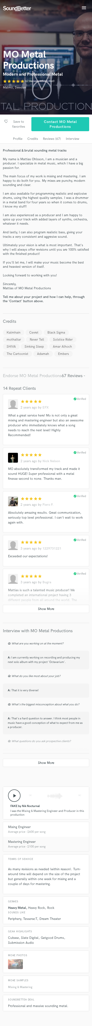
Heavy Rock (36, 908)
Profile (17, 139)
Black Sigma (56, 333)
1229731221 (51, 548)
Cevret (33, 333)
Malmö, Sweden (14, 87)
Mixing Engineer (19, 827)
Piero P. (47, 505)
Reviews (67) (52, 139)
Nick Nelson (51, 461)
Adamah (43, 354)
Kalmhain (14, 333)
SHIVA (11, 347)
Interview (72, 139)
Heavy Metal (17, 908)
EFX (45, 407)
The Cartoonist (17, 354)
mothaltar (14, 340)
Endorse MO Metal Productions (32, 376)
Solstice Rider (63, 340)
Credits (32, 139)
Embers (63, 354)
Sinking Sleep (34, 347)
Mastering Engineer (22, 842)
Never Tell (37, 340)
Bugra (46, 582)
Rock (50, 908)
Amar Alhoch (62, 347)
